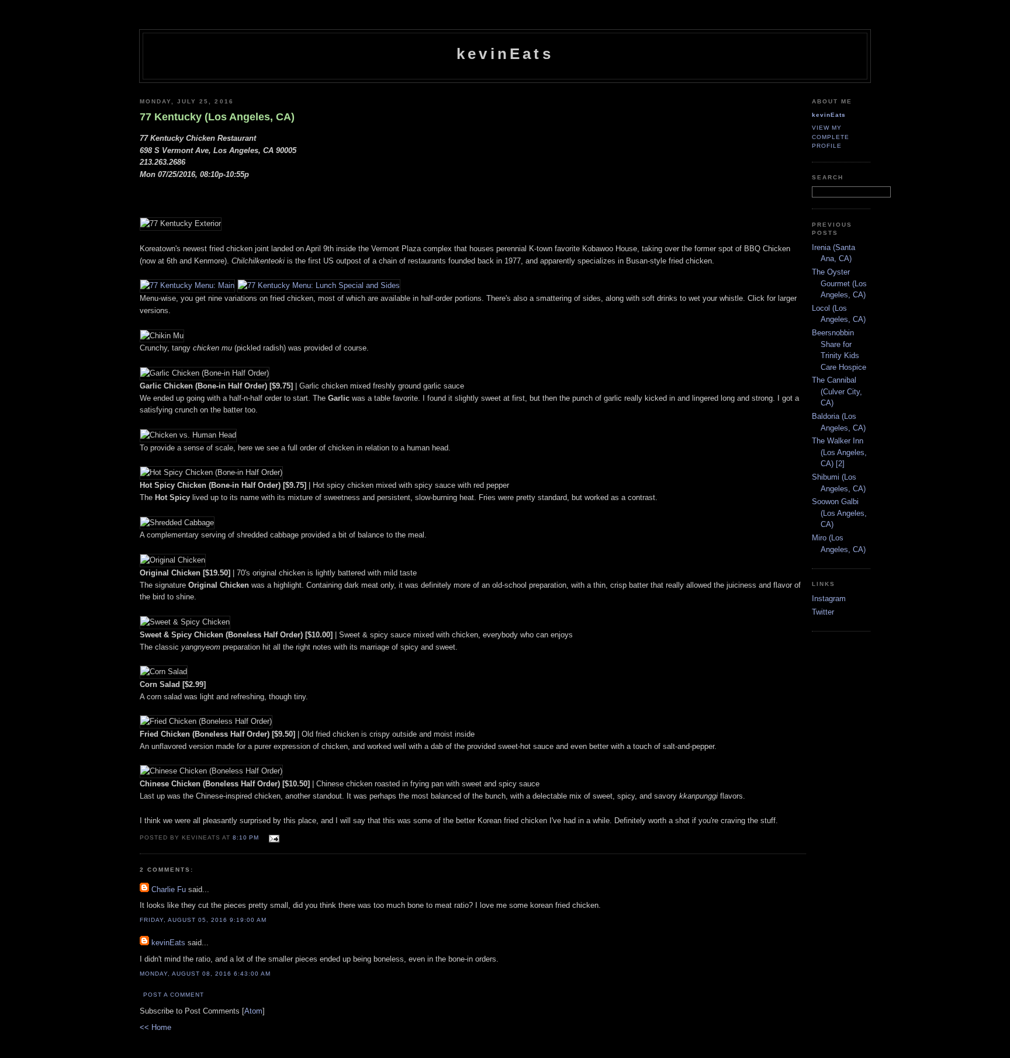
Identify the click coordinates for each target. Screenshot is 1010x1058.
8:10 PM (247, 837)
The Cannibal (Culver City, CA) (837, 391)
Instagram (829, 598)
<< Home (155, 1027)
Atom (253, 1011)
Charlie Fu (168, 889)
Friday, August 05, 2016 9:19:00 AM (203, 920)
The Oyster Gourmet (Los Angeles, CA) (839, 283)
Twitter (823, 612)
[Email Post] (272, 836)
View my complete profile (830, 136)
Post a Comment (173, 994)
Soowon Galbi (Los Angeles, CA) (839, 513)
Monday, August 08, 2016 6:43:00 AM (205, 973)
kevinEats (505, 54)
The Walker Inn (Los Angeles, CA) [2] (839, 452)
